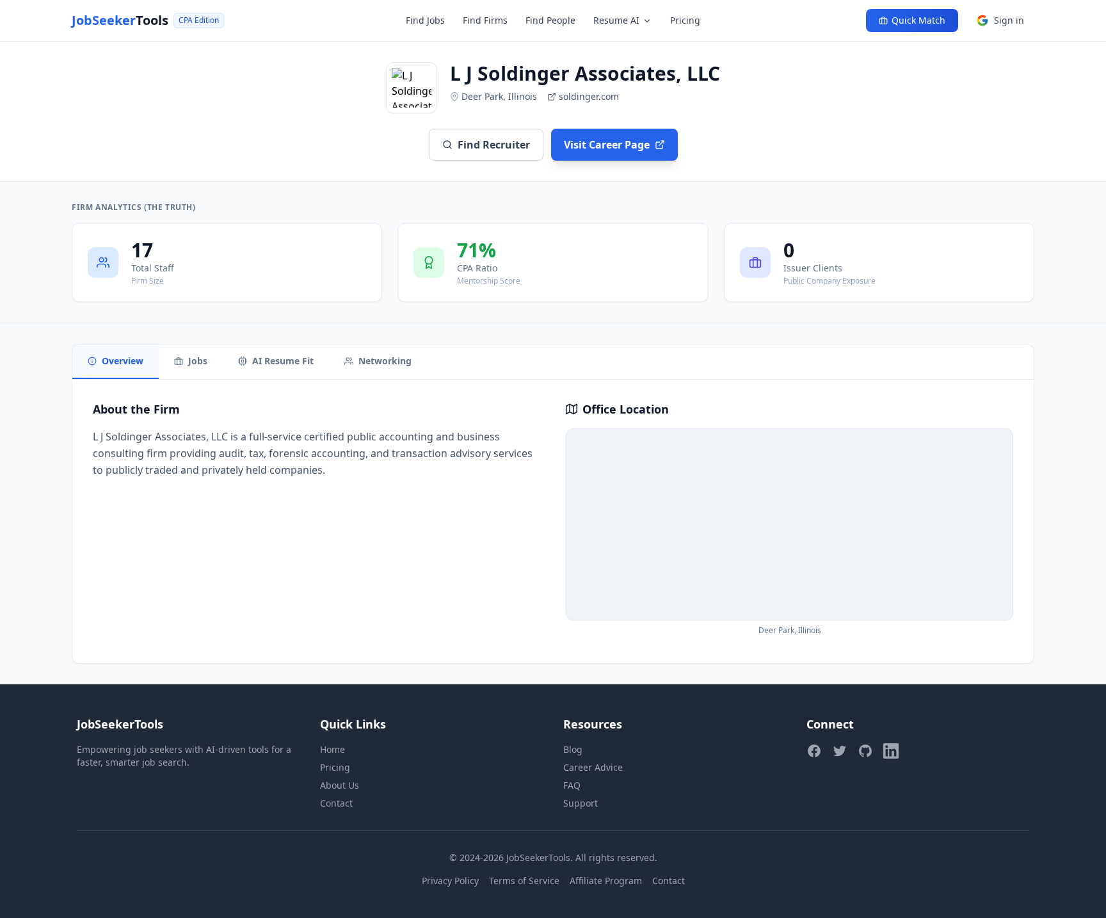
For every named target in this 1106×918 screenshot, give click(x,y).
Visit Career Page (607, 145)
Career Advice (593, 767)
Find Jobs (425, 20)
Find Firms (485, 20)
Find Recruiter (494, 145)
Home (332, 749)
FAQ (572, 785)
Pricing (685, 20)
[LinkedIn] (891, 751)
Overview (122, 361)
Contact (336, 803)
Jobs (197, 361)
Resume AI (616, 20)
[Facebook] (814, 751)
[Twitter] (839, 751)
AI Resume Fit (283, 361)
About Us (339, 785)
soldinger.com (589, 96)
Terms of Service (524, 880)
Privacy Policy (450, 880)
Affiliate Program (606, 880)
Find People (550, 20)
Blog (572, 749)
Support (580, 803)
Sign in (1009, 20)
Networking (385, 361)
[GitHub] (865, 751)
